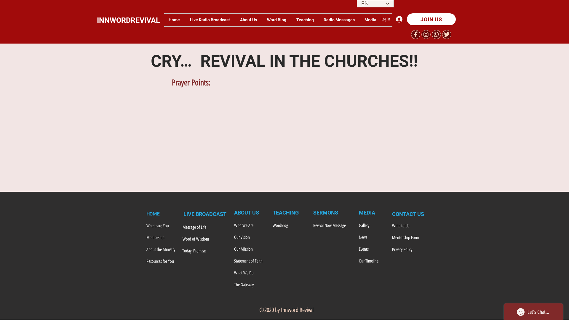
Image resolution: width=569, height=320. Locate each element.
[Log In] (401, 19)
